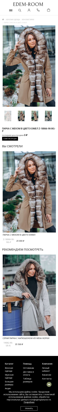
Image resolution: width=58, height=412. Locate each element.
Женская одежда (13, 20)
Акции (8, 388)
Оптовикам (28, 368)
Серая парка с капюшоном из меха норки (26, 338)
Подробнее (29, 402)
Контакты (47, 378)
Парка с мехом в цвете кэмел (19, 234)
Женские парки (28, 20)
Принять (29, 408)
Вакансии (46, 374)
